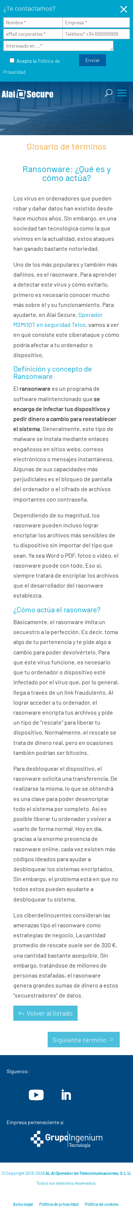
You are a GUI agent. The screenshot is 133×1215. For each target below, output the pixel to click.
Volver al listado (50, 1013)
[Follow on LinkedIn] (66, 1095)
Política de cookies (102, 1204)
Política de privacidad (58, 1204)
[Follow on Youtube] (36, 1095)
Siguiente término (79, 1040)
